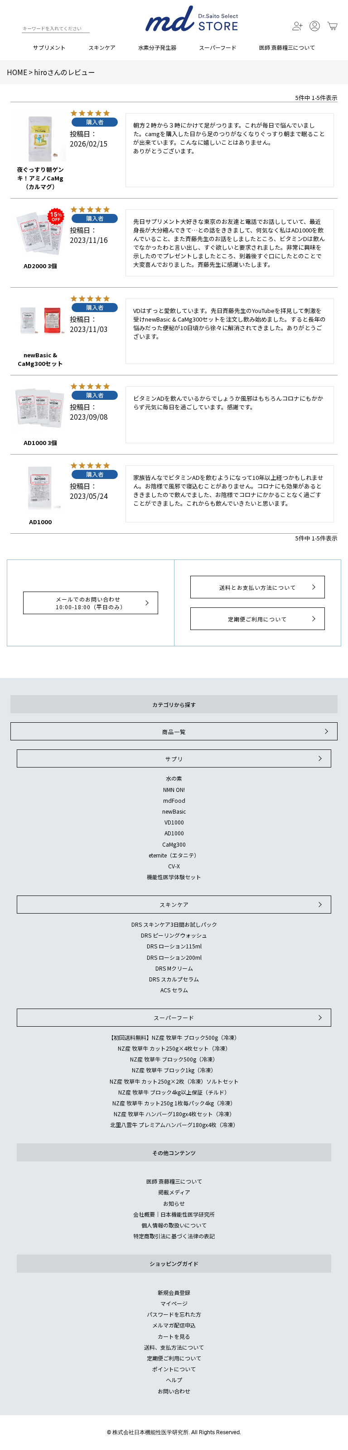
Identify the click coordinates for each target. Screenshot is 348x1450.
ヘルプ (174, 1380)
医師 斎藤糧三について (287, 47)
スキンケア (102, 47)
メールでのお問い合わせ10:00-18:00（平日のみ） (91, 603)
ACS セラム (174, 990)
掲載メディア (174, 1192)
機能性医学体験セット (174, 877)
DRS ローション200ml (174, 957)
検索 (14, 30)
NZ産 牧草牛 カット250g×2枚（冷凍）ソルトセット (174, 1081)
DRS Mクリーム (174, 968)
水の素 (174, 778)
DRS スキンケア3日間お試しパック (174, 924)
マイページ (174, 1303)
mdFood (174, 800)
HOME (17, 72)
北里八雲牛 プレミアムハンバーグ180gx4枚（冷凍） (174, 1124)
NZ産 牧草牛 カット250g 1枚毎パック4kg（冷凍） (174, 1103)
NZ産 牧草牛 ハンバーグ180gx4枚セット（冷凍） (174, 1114)
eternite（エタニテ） (174, 855)
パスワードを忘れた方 (174, 1314)
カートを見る (174, 1336)
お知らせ (174, 1203)
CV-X (174, 866)
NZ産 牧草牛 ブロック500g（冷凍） (174, 1059)
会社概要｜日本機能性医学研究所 (174, 1214)
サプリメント (49, 47)
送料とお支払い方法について (257, 587)
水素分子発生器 (157, 47)
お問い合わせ (174, 1391)
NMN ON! (174, 789)
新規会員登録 (174, 1292)
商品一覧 (174, 731)
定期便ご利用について (257, 619)
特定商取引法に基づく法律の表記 (174, 1236)
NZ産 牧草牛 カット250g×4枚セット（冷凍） (174, 1048)
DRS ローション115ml (174, 946)
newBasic (174, 811)
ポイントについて (174, 1369)
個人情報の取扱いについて (174, 1225)
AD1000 (174, 833)
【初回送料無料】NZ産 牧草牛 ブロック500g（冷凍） (174, 1037)
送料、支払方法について (174, 1347)
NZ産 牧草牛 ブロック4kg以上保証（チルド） (174, 1092)
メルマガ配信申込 (174, 1325)
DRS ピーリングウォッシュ (174, 935)
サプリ (174, 759)
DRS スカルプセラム (174, 979)
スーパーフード (218, 47)
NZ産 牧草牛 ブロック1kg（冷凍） (174, 1070)
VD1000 (174, 822)
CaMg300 (174, 844)
